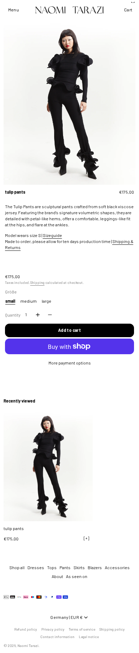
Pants (65, 567)
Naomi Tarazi (27, 645)
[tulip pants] (48, 465)
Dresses (35, 567)
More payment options (69, 362)
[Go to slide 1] (7, 179)
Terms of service (82, 629)
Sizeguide (52, 235)
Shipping (37, 282)
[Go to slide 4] (21, 179)
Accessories (117, 567)
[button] (14, 10)
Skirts (79, 567)
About (57, 576)
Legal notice (89, 637)
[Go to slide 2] (12, 179)
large (46, 300)
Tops (52, 567)
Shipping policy (112, 629)
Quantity (12, 314)
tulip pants (14, 527)
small (10, 300)
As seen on (76, 576)
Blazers (95, 567)
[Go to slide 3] (17, 179)
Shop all (17, 567)
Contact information (57, 637)
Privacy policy (53, 629)
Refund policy (25, 629)
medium (28, 300)
